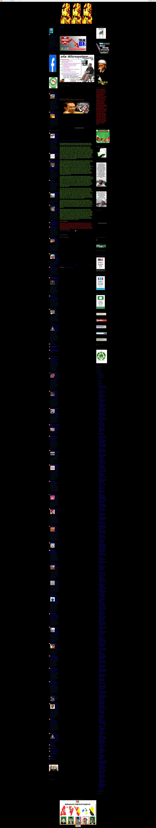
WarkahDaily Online (54, 372)
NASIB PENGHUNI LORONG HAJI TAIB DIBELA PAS (102, 781)
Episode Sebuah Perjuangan (53, 551)
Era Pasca (52, 580)
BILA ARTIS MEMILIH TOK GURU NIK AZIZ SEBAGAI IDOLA (102, 737)
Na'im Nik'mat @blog (54, 153)
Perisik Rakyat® (53, 758)
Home (77, 265)
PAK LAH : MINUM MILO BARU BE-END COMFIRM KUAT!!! (102, 692)
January (100, 791)
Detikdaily (52, 756)
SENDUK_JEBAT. (53, 93)
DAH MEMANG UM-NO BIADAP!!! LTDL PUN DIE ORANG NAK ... (102, 762)
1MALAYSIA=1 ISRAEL (102, 499)
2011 (99, 371)
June (99, 380)
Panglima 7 (52, 180)
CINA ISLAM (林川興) (54, 408)
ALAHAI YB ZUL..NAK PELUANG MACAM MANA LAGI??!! (102, 608)
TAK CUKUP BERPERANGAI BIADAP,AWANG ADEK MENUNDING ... (102, 722)
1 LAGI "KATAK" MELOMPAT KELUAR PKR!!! (101, 717)
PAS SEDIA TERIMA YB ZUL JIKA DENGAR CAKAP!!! (102, 604)
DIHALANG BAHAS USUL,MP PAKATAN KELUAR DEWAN (102, 505)
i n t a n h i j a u (53, 267)
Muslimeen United (53, 655)
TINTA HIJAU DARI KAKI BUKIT (53, 206)
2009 (99, 793)
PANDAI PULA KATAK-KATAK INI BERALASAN (102, 576)
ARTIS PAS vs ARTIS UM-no (57, 281)
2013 (99, 367)
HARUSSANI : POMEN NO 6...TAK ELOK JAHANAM (102, 628)
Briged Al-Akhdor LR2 (54, 253)
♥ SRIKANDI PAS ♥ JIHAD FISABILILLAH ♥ (54, 278)
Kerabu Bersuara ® (53, 391)
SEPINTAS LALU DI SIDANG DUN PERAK (101, 397)
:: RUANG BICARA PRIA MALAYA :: (53, 564)
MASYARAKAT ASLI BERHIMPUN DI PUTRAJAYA (102, 514)
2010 (99, 372)
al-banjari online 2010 (54, 751)
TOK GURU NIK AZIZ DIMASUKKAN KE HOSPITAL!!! (102, 657)
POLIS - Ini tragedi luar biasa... (57, 645)
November (100, 375)
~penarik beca (53, 436)
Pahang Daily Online (54, 133)
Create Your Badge (52, 72)
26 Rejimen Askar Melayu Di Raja (53, 682)
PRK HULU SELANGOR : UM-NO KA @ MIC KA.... (102, 387)
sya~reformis (52, 744)
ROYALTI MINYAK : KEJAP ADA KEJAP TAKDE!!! (102, 471)
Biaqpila (51, 494)
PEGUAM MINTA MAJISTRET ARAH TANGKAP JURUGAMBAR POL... (102, 568)
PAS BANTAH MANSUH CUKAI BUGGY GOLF (102, 563)
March (100, 385)
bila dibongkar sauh (54, 703)
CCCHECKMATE (53, 696)
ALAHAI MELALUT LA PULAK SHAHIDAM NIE (102, 555)
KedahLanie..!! (53, 733)
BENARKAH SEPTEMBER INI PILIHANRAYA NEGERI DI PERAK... (101, 757)
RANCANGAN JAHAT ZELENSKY (57, 452)
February (100, 790)
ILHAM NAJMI (53, 542)
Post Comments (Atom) (69, 267)
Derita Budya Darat (56, 311)
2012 (99, 369)
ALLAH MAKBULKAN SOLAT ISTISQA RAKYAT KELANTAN (102, 546)
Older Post (91, 265)
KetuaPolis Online (53, 668)
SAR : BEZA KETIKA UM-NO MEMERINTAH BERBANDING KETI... (102, 491)
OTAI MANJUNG (53, 643)
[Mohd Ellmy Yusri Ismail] (52, 71)
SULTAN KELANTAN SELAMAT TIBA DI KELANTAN (102, 666)
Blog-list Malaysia (53, 509)
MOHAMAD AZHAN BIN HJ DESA (53, 347)
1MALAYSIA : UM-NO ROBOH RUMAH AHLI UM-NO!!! (102, 410)
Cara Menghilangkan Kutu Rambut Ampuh (57, 567)
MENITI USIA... (53, 238)
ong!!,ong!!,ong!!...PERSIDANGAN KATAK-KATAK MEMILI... (102, 632)
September (101, 377)
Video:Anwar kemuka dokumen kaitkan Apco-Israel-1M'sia (70, 140)
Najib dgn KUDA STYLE (56, 698)
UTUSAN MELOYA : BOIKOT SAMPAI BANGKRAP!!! (101, 537)
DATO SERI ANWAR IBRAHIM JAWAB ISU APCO (72, 99)
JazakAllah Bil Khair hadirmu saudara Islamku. (57, 195)
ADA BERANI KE (53, 309)
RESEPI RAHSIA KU (54, 753)
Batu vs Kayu (52, 481)
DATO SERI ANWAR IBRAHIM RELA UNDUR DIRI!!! (102, 595)
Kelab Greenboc (53, 526)
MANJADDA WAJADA (54, 222)
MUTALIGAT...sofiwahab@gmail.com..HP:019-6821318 (54, 425)
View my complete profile (54, 49)
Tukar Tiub (52, 450)
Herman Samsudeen (54, 748)
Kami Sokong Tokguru (54, 192)
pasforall (52, 719)
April (99, 383)
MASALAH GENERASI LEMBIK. (57, 155)
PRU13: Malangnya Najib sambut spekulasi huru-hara (54, 684)
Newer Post (62, 265)
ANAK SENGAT (53, 613)
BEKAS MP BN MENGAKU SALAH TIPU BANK (102, 559)
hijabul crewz (52, 627)
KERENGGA (52, 358)
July (99, 378)
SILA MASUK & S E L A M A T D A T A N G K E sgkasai (54, 351)
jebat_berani (52, 34)
